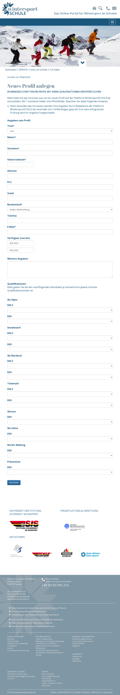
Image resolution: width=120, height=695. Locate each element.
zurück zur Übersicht (18, 77)
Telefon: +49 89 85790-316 (61, 692)
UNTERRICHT (77, 654)
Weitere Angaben (17, 258)
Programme (77, 656)
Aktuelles (10, 639)
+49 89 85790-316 (55, 585)
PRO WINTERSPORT (43, 636)
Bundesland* (14, 204)
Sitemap (86, 692)
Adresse (12, 170)
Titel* (10, 126)
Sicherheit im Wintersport (17, 674)
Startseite (10, 69)
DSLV (10, 305)
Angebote (76, 646)
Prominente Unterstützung (18, 650)
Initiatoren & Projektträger (17, 643)
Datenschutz (96, 692)
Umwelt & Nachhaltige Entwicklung (21, 676)
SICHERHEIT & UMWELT (16, 671)
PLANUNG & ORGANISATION (83, 636)
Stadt (10, 193)
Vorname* (13, 148)
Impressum (108, 692)
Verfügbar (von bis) (18, 238)
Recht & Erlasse (78, 643)
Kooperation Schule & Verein (47, 650)
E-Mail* (11, 226)
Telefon (12, 215)
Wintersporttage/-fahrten (82, 639)
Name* (11, 137)
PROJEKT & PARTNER (15, 636)
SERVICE (23, 69)
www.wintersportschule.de (18, 599)
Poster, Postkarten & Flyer (52, 683)
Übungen (76, 659)
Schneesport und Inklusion (46, 643)
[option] (60, 46)
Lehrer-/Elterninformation (82, 641)
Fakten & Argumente (44, 639)
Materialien (76, 661)
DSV (9, 316)
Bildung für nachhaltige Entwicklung (50, 641)
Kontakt (77, 692)
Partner (10, 648)
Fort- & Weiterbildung (50, 676)
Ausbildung (46, 678)
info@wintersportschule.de (18, 596)
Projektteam (12, 646)
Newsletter (46, 685)
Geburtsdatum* (16, 159)
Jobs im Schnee (39, 69)
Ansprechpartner (48, 681)
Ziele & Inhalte (13, 641)
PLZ (9, 182)
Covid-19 (10, 678)
